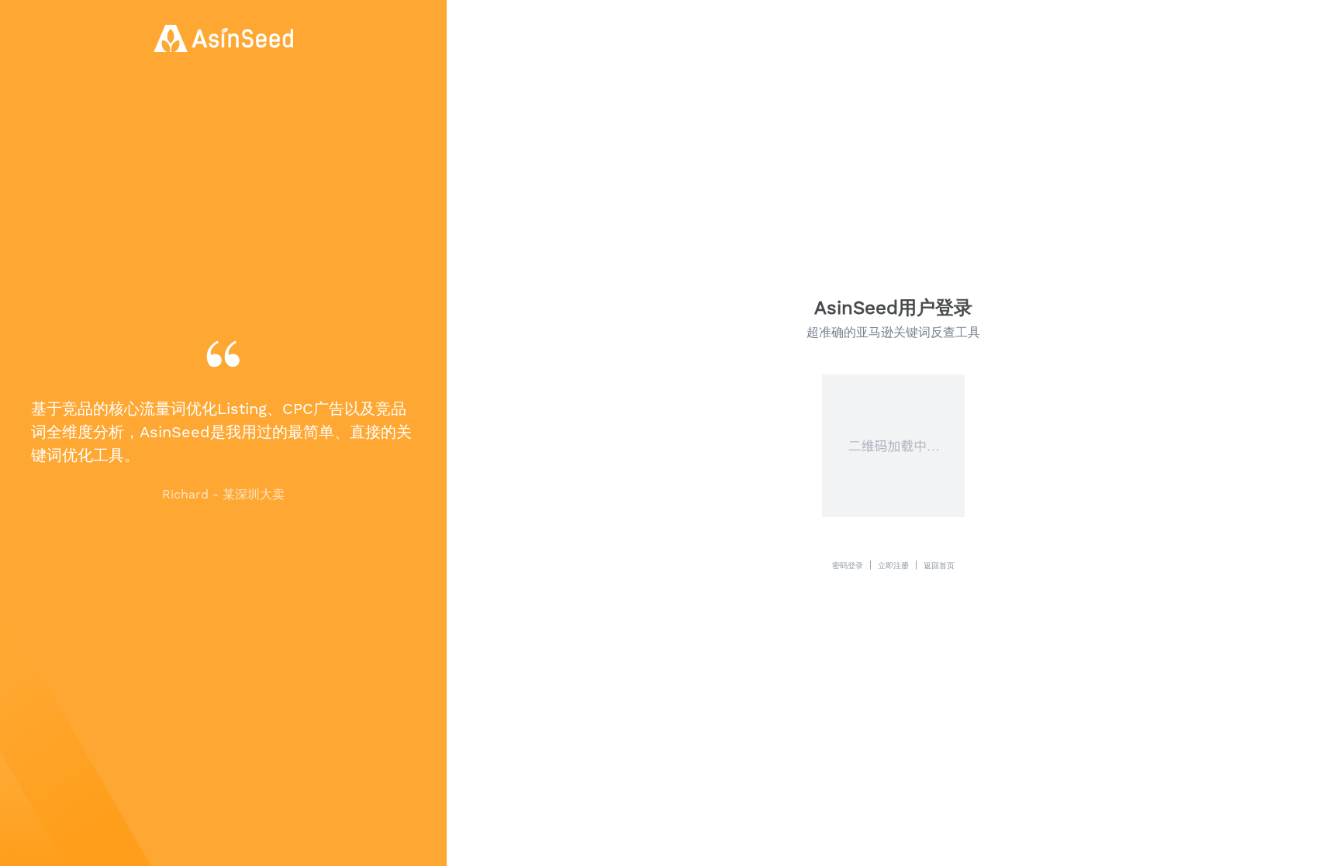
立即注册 (893, 565)
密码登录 (847, 565)
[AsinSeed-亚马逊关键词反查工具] (223, 38)
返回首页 (939, 565)
